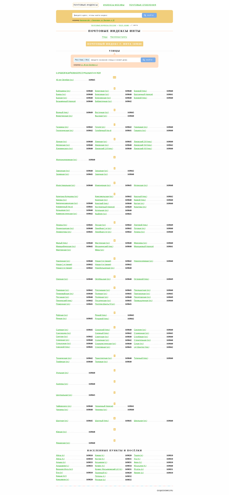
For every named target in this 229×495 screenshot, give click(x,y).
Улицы (104, 37)
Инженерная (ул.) (103, 185)
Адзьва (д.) (61, 462)
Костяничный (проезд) (105, 207)
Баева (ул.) (61, 94)
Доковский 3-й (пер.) (143, 145)
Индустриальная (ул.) (65, 185)
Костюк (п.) (99, 459)
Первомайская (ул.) (64, 294)
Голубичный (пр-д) (103, 130)
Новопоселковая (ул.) (143, 261)
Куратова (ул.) (140, 207)
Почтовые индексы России (103, 25)
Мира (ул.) (99, 250)
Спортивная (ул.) (102, 347)
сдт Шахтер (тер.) (141, 347)
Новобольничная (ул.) (104, 268)
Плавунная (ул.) (63, 304)
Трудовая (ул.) (101, 362)
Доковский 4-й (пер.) (143, 149)
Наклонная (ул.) (63, 261)
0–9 (57, 73)
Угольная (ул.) (62, 373)
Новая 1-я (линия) (64, 264)
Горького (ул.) (140, 130)
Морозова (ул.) (140, 243)
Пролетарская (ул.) (142, 297)
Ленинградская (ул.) (65, 228)
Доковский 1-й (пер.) (104, 149)
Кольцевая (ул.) (63, 210)
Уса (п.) (137, 459)
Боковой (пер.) (140, 91)
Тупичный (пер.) (141, 358)
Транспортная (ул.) (103, 358)
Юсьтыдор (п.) (140, 466)
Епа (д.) (59, 473)
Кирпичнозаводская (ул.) (67, 203)
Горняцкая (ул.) (140, 127)
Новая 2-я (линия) (64, 268)
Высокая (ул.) (101, 116)
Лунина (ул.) (139, 232)
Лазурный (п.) (101, 473)
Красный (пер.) (140, 196)
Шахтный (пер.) (102, 421)
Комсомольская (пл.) (104, 196)
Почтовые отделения (142, 5)
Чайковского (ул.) (63, 406)
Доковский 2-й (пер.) (143, 142)
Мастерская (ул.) (102, 243)
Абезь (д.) (60, 455)
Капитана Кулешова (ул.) (67, 196)
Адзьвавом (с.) (62, 466)
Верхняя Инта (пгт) (64, 469)
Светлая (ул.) (62, 337)
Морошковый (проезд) (144, 246)
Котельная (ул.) (101, 210)
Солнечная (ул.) (102, 340)
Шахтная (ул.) (62, 421)
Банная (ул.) (61, 98)
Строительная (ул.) (142, 340)
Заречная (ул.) (101, 174)
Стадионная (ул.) (141, 333)
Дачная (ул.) (61, 142)
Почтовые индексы (86, 5)
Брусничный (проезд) (143, 94)
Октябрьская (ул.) (102, 279)
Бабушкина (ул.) (63, 91)
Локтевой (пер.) (141, 225)
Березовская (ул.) (103, 98)
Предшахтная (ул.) (142, 290)
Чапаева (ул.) (62, 410)
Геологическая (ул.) (64, 130)
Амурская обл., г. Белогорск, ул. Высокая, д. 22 (97, 20)
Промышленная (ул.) (143, 301)
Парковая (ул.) (62, 290)
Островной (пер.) (141, 279)
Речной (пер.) (101, 315)
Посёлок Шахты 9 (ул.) (105, 304)
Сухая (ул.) (139, 344)
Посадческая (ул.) (103, 301)
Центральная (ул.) (64, 395)
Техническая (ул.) (63, 358)
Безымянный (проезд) (66, 101)
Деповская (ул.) (63, 145)
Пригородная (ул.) (142, 294)
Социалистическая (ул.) (105, 344)
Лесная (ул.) (100, 225)
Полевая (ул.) (101, 294)
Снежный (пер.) (102, 333)
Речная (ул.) (61, 318)
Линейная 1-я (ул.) (103, 228)
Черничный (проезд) (104, 406)
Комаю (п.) (99, 455)
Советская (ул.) (102, 337)
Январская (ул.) (63, 443)
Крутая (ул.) (139, 203)
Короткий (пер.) (102, 203)
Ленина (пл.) (61, 225)
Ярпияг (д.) (139, 473)
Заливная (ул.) (62, 174)
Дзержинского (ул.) (64, 149)
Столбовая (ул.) (141, 337)
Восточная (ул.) (102, 112)
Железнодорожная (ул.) (66, 160)
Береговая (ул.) (102, 91)
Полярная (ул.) (101, 297)
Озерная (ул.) (62, 279)
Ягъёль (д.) (139, 469)
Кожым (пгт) (61, 476)
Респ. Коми (124, 25)
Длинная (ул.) (101, 142)
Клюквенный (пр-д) (64, 207)
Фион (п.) (138, 462)
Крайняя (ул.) (101, 214)
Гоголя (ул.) (100, 127)
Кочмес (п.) (100, 466)
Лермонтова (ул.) (63, 232)
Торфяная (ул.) (62, 362)
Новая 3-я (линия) (103, 261)
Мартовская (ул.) (63, 250)
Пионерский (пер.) (64, 301)
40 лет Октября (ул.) (65, 80)
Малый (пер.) (62, 243)
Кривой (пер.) (140, 200)
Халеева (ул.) (62, 384)
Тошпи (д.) (138, 455)
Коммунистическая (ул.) (66, 214)
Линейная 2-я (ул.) (103, 232)
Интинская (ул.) (141, 185)
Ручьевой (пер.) (102, 319)
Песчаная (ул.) (62, 297)
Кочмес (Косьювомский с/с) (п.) (108, 469)
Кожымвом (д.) (62, 480)
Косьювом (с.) (101, 462)
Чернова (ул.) (101, 410)
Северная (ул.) (62, 340)
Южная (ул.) (61, 432)
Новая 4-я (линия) (103, 264)
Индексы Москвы (113, 5)
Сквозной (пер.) (63, 347)
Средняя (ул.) (140, 330)
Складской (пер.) (102, 330)
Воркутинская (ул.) (64, 116)
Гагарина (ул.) (62, 127)
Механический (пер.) (104, 246)
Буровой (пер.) (140, 98)
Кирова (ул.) (61, 200)
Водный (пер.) (62, 112)
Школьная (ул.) (140, 421)
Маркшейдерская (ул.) (66, 246)
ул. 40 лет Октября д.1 (89, 65)
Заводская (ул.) (63, 171)
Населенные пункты (118, 37)
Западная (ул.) (101, 171)
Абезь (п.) (60, 459)
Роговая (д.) (100, 480)
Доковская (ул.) (102, 145)
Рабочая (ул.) (62, 315)
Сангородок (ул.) (63, 333)
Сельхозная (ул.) (63, 343)
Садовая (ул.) (62, 330)
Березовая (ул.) (102, 94)
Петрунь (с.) (100, 476)
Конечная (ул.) (101, 200)
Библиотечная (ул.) (103, 101)
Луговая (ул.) (139, 228)
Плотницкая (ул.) (102, 290)
